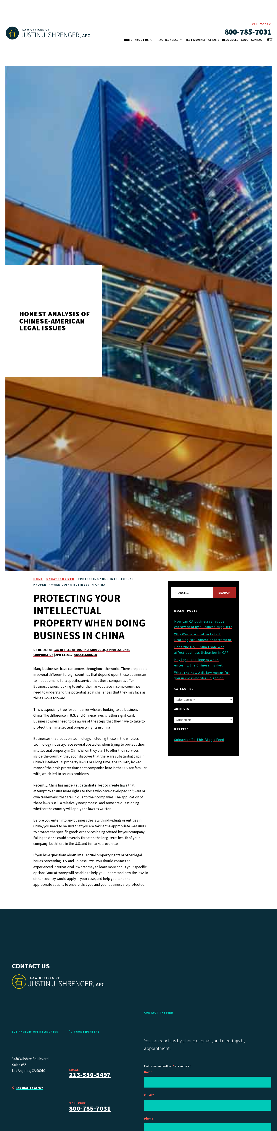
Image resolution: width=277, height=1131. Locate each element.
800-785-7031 (248, 32)
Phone (148, 1118)
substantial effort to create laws (101, 785)
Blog (244, 40)
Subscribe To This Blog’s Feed (199, 739)
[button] (260, 1125)
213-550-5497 (90, 1074)
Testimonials (195, 40)
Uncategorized (85, 655)
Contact (257, 40)
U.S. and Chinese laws (87, 715)
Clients (213, 40)
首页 (269, 40)
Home (128, 40)
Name (148, 1072)
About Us (142, 40)
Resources (230, 40)
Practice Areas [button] (167, 40)
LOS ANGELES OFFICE (29, 1088)
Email (149, 1095)
